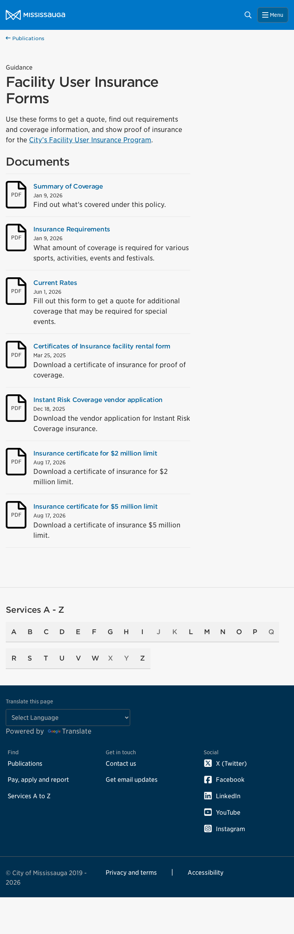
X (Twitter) (231, 763)
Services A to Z (29, 796)
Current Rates (55, 282)
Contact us (121, 763)
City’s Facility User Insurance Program (90, 140)
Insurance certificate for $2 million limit (95, 453)
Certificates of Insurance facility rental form (101, 346)
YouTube (228, 812)
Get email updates (132, 779)
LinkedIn (228, 796)
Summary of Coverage (68, 186)
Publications (27, 38)
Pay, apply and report (38, 779)
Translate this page (29, 701)
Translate (76, 731)
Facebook (230, 779)
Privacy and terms (131, 872)
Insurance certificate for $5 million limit (95, 506)
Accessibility (206, 872)
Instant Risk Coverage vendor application (98, 400)
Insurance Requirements (71, 229)
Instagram (230, 829)
